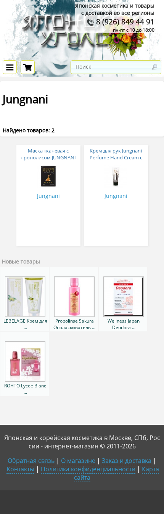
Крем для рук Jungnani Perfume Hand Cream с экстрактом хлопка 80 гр (116, 157)
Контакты (20, 469)
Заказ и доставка (126, 460)
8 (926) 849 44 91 (124, 21)
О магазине (78, 460)
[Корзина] (28, 67)
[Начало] (81, 55)
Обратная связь (31, 460)
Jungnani (48, 195)
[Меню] (10, 67)
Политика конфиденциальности (88, 469)
